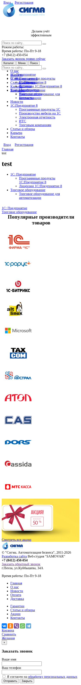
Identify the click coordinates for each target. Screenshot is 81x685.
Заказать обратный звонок (21, 564)
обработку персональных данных (52, 677)
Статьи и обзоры (22, 129)
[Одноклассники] (10, 626)
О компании (28, 82)
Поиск (34, 63)
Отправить (10, 681)
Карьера (16, 133)
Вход (7, 2)
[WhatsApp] (22, 626)
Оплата (15, 595)
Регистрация (24, 2)
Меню (22, 63)
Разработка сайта (14, 556)
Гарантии (17, 606)
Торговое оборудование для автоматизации (39, 96)
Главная (16, 583)
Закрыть (27, 681)
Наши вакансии (30, 94)
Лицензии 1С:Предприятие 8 (40, 86)
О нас (14, 71)
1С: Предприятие (23, 74)
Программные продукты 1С (39, 109)
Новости (16, 101)
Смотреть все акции (16, 540)
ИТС (22, 121)
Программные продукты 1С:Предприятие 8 (37, 80)
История (25, 86)
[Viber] (16, 626)
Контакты (26, 98)
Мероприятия (29, 90)
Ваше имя (9, 659)
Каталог (8, 63)
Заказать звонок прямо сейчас (24, 59)
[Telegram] (28, 626)
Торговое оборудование (27, 190)
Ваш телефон (11, 668)
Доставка (17, 599)
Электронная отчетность (37, 117)
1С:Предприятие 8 (24, 105)
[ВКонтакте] (4, 626)
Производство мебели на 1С (40, 113)
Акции (15, 614)
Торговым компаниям (35, 125)
